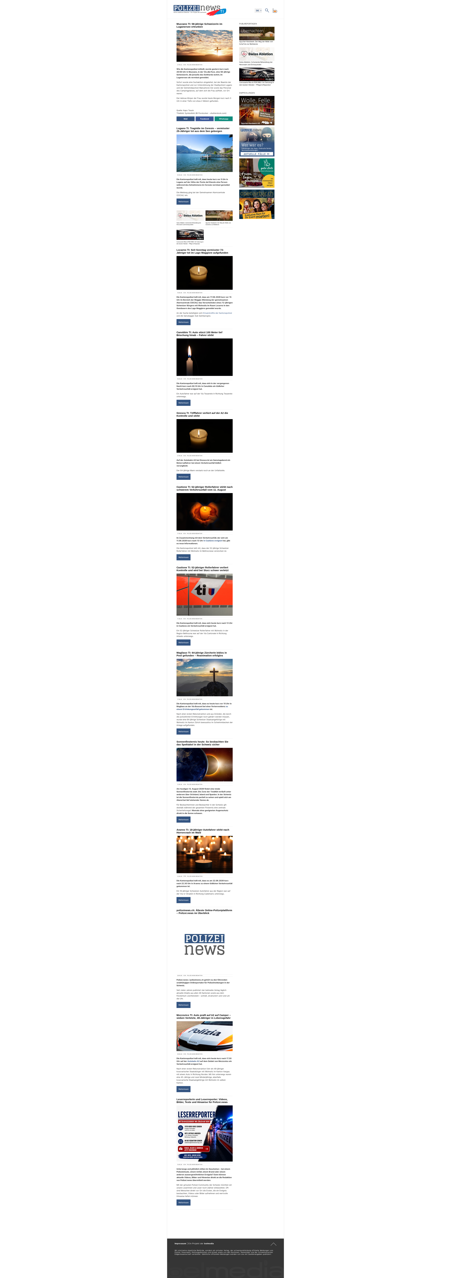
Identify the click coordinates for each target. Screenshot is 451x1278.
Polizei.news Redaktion (194, 64)
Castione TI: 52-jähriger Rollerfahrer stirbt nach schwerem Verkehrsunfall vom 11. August (205, 488)
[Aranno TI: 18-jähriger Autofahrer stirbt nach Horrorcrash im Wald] (205, 854)
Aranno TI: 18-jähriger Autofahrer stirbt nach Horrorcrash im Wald (203, 831)
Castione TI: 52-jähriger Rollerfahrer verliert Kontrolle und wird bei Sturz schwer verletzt (203, 569)
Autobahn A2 (193, 1061)
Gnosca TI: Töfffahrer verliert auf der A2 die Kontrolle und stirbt (202, 414)
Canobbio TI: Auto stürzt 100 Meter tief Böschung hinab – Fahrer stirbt (199, 333)
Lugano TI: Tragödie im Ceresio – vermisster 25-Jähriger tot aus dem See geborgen (203, 129)
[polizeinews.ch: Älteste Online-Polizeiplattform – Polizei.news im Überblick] (205, 944)
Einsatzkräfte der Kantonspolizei (217, 313)
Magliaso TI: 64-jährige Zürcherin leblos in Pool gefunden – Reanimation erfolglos (202, 654)
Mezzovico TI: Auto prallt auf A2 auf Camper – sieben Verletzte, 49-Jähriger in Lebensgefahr (204, 1016)
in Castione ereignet (213, 540)
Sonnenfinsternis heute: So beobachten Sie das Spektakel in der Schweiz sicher (202, 743)
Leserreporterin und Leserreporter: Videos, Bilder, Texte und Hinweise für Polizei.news (202, 1100)
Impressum (180, 1243)
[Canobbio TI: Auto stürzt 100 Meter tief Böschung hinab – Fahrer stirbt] (205, 357)
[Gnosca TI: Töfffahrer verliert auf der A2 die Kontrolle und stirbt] (205, 436)
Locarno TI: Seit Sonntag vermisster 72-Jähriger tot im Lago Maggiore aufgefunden (202, 251)
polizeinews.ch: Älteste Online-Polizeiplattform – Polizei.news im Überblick (204, 911)
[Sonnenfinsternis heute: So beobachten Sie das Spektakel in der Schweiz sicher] (205, 764)
